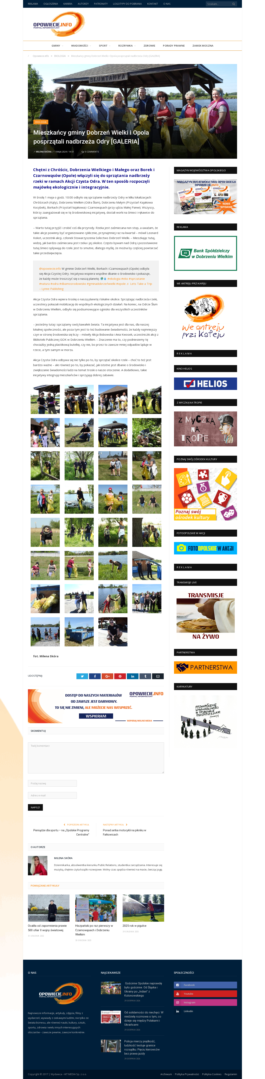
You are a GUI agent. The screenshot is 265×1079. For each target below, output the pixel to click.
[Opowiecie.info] (57, 23)
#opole (121, 284)
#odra (54, 284)
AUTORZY (83, 3)
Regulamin (231, 1074)
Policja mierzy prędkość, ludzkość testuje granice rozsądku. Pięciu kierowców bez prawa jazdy (142, 1047)
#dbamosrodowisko (72, 284)
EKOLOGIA (40, 121)
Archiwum (166, 1074)
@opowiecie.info (50, 268)
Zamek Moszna (202, 45)
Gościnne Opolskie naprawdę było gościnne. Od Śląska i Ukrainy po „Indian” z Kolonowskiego (143, 989)
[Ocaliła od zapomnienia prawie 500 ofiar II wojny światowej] (48, 908)
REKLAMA (33, 3)
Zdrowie (149, 45)
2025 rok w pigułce (134, 925)
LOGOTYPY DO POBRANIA (127, 3)
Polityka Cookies (212, 1074)
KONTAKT (152, 3)
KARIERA (67, 3)
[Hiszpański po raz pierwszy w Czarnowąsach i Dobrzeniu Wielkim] (96, 908)
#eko (124, 279)
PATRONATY (101, 3)
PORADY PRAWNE (174, 45)
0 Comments (91, 151)
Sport (103, 45)
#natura (44, 284)
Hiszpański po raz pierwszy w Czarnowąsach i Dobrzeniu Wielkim (94, 930)
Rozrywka (125, 45)
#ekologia (113, 279)
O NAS (166, 3)
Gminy (56, 45)
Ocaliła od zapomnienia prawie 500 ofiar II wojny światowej (47, 928)
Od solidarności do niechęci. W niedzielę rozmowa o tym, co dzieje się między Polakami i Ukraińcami (143, 1018)
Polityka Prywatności (187, 1074)
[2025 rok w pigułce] (143, 908)
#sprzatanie (137, 279)
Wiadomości (79, 45)
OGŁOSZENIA (50, 3)
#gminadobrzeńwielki (101, 284)
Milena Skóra (43, 151)
